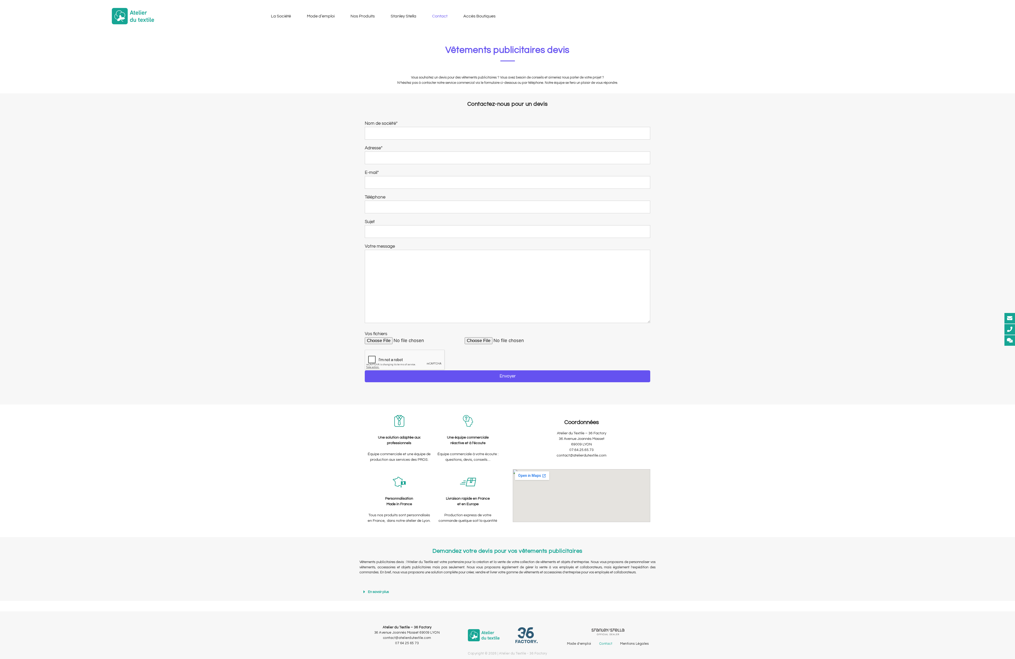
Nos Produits (362, 16)
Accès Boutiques (479, 16)
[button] (507, 592)
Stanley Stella (403, 16)
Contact (439, 16)
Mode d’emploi (321, 16)
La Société (281, 16)
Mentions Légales (634, 644)
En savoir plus (378, 592)
